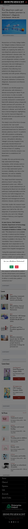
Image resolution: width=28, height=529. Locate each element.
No (16, 267)
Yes (11, 267)
